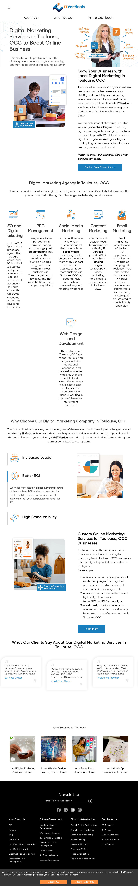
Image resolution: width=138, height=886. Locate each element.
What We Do (64, 17)
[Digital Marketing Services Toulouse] (22, 748)
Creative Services (110, 819)
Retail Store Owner (108, 681)
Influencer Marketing (80, 844)
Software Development (51, 819)
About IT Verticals (17, 819)
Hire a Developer (101, 17)
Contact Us (14, 840)
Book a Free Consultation (99, 167)
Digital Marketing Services (83, 819)
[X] (65, 810)
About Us (31, 17)
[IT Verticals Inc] (69, 7)
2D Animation (108, 825)
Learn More (91, 629)
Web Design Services (50, 833)
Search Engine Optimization (84, 825)
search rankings (100, 127)
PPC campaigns (112, 601)
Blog (11, 835)
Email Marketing (78, 840)
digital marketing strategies (108, 139)
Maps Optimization (80, 854)
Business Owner (61, 678)
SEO (7, 263)
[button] (90, 801)
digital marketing (45, 488)
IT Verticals (16, 58)
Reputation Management (83, 859)
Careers (12, 830)
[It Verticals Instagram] (79, 810)
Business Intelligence (49, 860)
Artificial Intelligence (49, 855)
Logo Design (107, 844)
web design (93, 605)
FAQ (11, 825)
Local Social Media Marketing (22, 844)
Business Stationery (111, 840)
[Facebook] (59, 810)
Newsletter (69, 795)
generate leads (82, 195)
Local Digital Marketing (19, 849)
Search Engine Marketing (82, 830)
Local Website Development (22, 854)
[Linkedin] (72, 810)
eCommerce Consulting (51, 838)
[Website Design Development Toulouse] (53, 748)
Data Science (46, 850)
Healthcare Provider (17, 678)
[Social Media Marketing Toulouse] (84, 748)
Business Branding (110, 835)
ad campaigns (107, 131)
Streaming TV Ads (79, 849)
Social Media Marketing (82, 835)
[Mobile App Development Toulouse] (115, 748)
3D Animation (108, 830)
